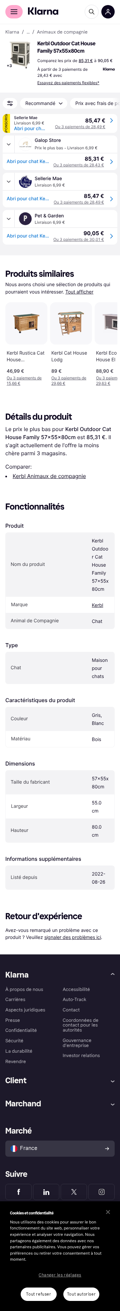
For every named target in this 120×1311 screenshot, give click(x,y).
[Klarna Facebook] (18, 1192)
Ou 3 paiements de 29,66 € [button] (68, 380)
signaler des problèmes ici (72, 937)
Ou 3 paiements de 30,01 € (78, 239)
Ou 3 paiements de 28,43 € (78, 164)
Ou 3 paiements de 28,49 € (80, 126)
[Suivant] (105, 343)
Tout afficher (79, 292)
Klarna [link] (12, 32)
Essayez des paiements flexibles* (68, 82)
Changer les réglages (60, 1275)
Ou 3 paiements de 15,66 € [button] (24, 380)
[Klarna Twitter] (74, 1192)
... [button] (28, 32)
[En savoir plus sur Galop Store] (8, 144)
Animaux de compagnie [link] (62, 32)
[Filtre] (10, 103)
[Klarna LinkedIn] (46, 1192)
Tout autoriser (81, 1294)
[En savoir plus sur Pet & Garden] (8, 218)
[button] (20, 55)
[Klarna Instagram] (101, 1192)
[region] (60, 1256)
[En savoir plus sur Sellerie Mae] (8, 181)
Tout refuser (38, 1294)
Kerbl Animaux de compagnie (49, 476)
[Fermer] (108, 1212)
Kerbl (97, 605)
